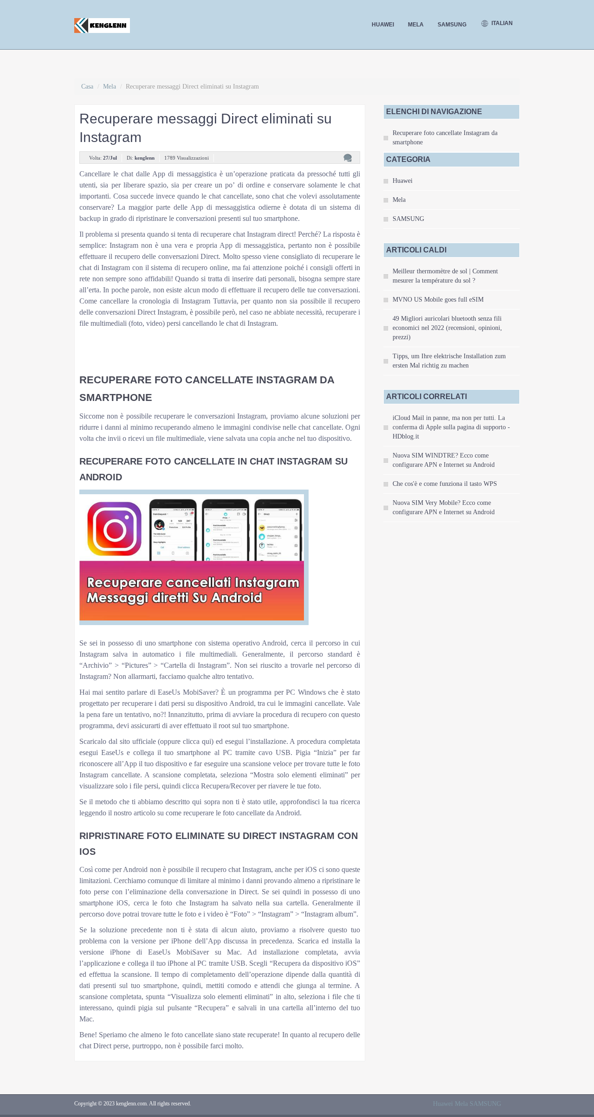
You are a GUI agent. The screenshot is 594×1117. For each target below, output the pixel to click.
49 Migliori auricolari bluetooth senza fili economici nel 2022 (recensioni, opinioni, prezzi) (447, 328)
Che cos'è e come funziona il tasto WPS (445, 483)
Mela (416, 24)
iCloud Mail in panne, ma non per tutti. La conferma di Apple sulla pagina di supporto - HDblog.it (451, 427)
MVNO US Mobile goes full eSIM (438, 299)
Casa (87, 86)
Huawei (383, 24)
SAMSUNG (452, 24)
